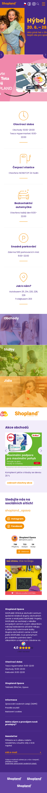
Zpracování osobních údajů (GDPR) (21, 704)
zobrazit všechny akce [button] (19, 482)
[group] (23, 31)
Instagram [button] (17, 518)
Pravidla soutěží (12, 707)
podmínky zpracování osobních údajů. (21, 763)
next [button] (45, 55)
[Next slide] (42, 451)
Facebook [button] (16, 526)
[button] (25, 4)
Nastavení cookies (13, 711)
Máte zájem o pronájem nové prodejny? (21, 723)
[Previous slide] (5, 451)
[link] (29, 3)
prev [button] (2, 55)
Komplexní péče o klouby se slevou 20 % (23, 474)
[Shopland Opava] (9, 3)
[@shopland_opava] (14, 538)
